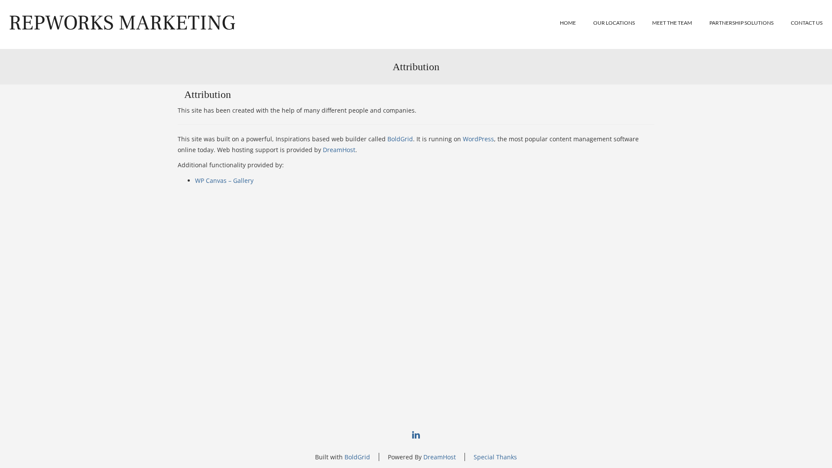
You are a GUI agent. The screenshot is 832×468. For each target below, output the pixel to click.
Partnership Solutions (741, 23)
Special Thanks (495, 457)
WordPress (478, 139)
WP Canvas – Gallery (224, 180)
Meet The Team (672, 23)
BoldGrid (400, 139)
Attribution (207, 94)
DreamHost (339, 150)
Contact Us (806, 23)
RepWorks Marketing (122, 23)
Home (568, 23)
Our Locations (614, 23)
